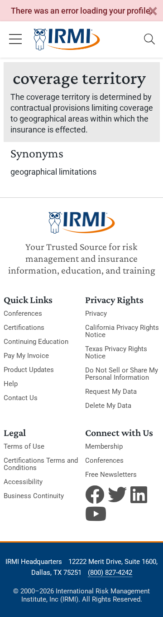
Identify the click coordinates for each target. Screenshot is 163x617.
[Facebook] (94, 494)
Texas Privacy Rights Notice (116, 352)
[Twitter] (117, 494)
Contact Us (21, 398)
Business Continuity (34, 496)
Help (11, 384)
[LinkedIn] (139, 494)
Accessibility (23, 482)
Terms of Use (24, 446)
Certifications (24, 327)
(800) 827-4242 (110, 572)
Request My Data (111, 391)
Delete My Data (108, 406)
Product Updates (29, 370)
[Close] (152, 12)
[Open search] (149, 39)
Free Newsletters (111, 474)
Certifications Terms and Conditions (41, 464)
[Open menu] (15, 39)
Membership (104, 446)
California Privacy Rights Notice (122, 331)
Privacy (96, 313)
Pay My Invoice (26, 356)
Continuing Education (36, 342)
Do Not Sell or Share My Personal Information (121, 374)
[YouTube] (94, 513)
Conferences (23, 313)
